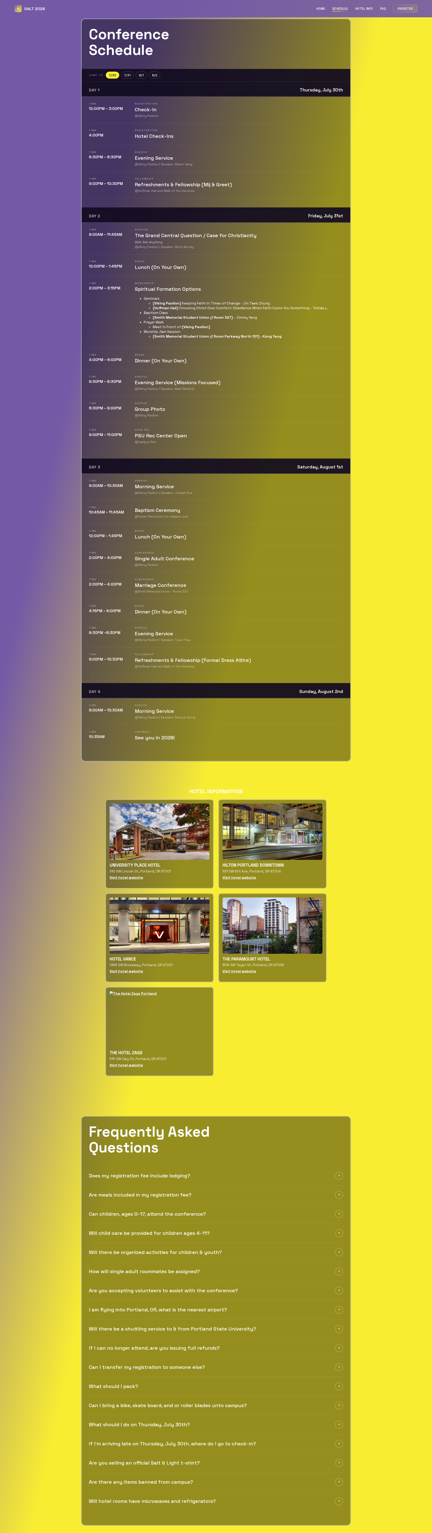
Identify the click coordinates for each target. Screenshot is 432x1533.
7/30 (112, 75)
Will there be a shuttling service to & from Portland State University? (172, 1329)
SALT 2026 (31, 8)
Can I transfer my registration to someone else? (147, 1367)
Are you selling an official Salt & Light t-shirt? (144, 1463)
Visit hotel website (126, 877)
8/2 (154, 75)
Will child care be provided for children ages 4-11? (149, 1233)
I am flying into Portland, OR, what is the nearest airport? (158, 1309)
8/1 (141, 75)
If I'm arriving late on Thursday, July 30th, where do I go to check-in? (172, 1443)
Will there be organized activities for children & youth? (155, 1252)
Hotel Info (364, 9)
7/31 (127, 75)
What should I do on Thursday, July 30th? (139, 1424)
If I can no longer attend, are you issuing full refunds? (154, 1348)
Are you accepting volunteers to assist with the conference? (163, 1290)
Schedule (340, 9)
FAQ (383, 9)
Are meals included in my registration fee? (140, 1195)
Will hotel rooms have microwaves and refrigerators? (152, 1501)
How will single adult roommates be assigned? (144, 1271)
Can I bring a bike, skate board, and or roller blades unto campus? (168, 1405)
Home (320, 9)
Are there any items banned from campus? (141, 1482)
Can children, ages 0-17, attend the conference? (147, 1214)
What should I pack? (113, 1386)
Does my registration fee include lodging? (139, 1175)
